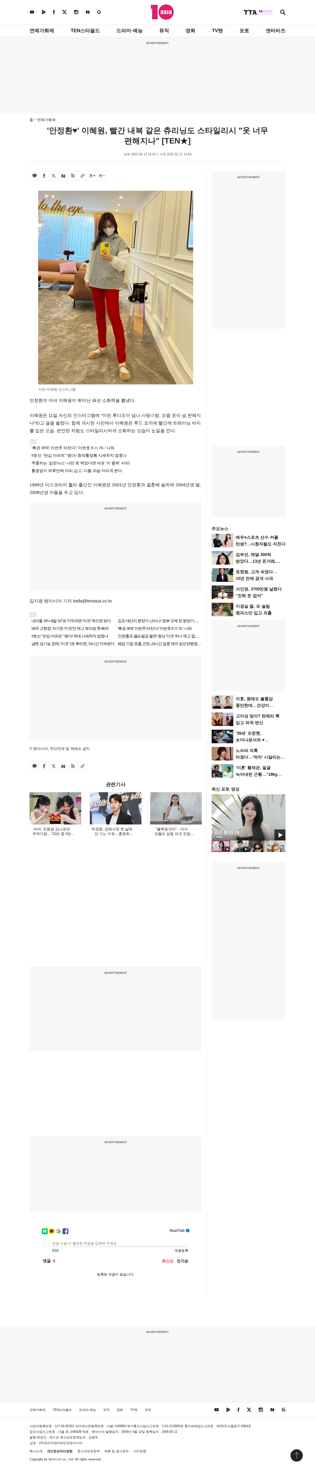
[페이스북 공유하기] (44, 176)
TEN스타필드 (85, 30)
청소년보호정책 (88, 1451)
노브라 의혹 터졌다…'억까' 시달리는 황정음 (258, 757)
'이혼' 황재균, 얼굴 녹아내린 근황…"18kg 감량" (256, 774)
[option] (248, 817)
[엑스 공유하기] (54, 176)
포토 (244, 30)
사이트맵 (139, 1451)
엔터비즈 (275, 30)
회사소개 (36, 1451)
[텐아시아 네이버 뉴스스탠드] (88, 12)
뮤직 (164, 30)
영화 (190, 30)
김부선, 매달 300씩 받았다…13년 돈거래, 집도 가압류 (256, 561)
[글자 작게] (102, 176)
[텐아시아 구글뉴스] (99, 12)
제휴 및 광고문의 (116, 1451)
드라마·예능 (129, 30)
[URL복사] (82, 176)
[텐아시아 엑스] (64, 12)
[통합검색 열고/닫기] (282, 13)
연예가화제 (42, 30)
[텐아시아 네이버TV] (44, 12)
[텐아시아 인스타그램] (76, 12)
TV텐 (217, 30)
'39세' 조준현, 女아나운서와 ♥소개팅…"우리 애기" (255, 740)
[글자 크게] (92, 176)
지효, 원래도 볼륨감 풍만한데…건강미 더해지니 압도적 (254, 705)
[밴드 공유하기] (73, 176)
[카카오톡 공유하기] (34, 176)
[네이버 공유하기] (63, 176)
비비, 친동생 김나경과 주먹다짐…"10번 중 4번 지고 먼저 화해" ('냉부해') (51, 833)
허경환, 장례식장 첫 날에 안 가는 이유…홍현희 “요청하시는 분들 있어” (112, 833)
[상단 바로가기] (296, 1455)
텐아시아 (54, 1459)
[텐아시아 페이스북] (54, 12)
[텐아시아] (162, 12)
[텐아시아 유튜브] (32, 12)
